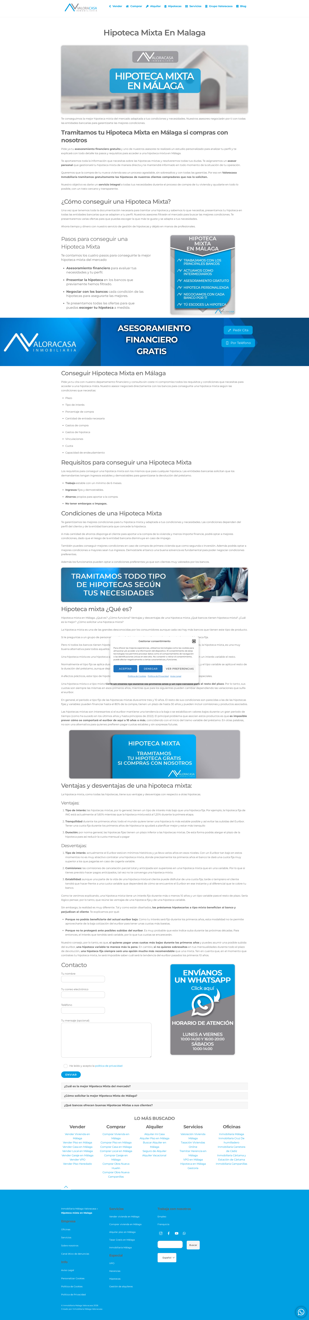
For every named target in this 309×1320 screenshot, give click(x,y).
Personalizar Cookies (72, 1278)
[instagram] (161, 1233)
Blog (242, 6)
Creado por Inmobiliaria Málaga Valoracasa (81, 1309)
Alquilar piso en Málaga (122, 1232)
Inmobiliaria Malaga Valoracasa (78, 1305)
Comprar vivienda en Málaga (125, 1224)
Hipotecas (174, 6)
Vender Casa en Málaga (77, 1146)
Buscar (193, 1245)
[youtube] (176, 1233)
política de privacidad (108, 1065)
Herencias (114, 1271)
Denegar (151, 668)
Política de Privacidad (158, 676)
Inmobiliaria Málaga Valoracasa (78, 1208)
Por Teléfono (241, 343)
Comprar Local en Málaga (116, 1151)
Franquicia (163, 1224)
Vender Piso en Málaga (77, 1142)
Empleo (162, 1216)
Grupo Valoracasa (220, 6)
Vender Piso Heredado (77, 1163)
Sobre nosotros (69, 1245)
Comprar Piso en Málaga (116, 1142)
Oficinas (65, 1229)
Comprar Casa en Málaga (116, 1146)
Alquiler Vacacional (154, 1155)
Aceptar (125, 668)
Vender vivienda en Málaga (124, 1216)
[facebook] (168, 1233)
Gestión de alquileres (121, 1286)
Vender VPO (77, 1159)
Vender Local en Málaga (77, 1151)
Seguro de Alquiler (154, 1151)
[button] (194, 641)
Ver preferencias (180, 668)
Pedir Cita (240, 330)
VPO (111, 1263)
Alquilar (155, 6)
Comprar (136, 6)
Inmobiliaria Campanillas (231, 1163)
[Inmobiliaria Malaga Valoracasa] (81, 10)
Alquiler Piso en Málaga (154, 1138)
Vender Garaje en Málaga (77, 1155)
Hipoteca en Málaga (193, 1163)
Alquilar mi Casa (154, 1134)
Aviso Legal (175, 676)
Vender (117, 6)
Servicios (195, 6)
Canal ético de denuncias (75, 1253)
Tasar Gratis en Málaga (122, 1239)
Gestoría (193, 1168)
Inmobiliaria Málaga (231, 1134)
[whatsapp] (184, 1233)
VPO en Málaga (193, 1159)
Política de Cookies (137, 676)
